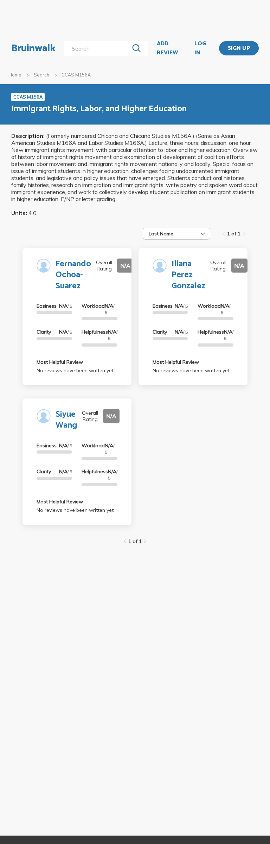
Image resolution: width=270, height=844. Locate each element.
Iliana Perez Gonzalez (188, 275)
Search (41, 75)
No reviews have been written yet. (76, 370)
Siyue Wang (66, 420)
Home (14, 75)
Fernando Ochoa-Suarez (73, 275)
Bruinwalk (33, 48)
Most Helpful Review (60, 362)
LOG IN (200, 48)
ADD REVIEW (167, 48)
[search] (98, 48)
